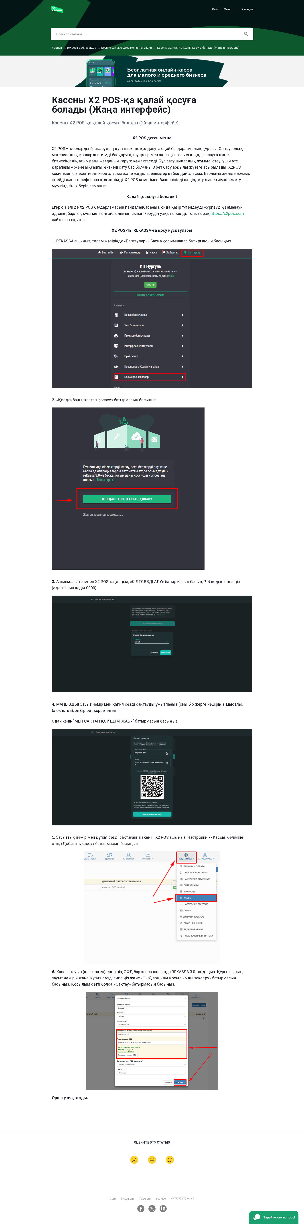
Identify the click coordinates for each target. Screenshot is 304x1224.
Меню (228, 9)
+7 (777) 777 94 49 (182, 1198)
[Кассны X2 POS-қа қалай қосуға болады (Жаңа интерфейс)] (57, 11)
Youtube (161, 1198)
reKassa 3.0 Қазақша (83, 47)
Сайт (215, 9)
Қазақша (247, 9)
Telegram (145, 1198)
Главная (58, 47)
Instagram (127, 1198)
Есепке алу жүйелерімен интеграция (128, 47)
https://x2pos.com (227, 213)
